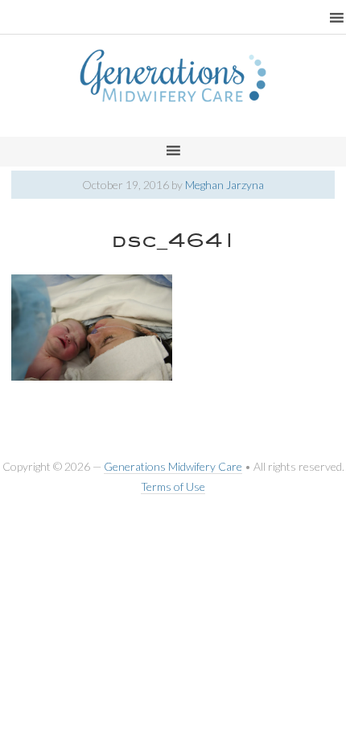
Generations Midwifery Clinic (173, 92)
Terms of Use (173, 486)
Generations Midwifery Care (173, 466)
